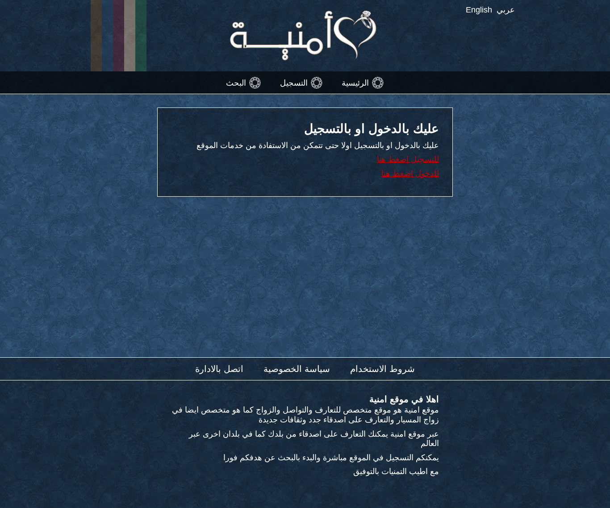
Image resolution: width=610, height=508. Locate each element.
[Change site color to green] (140, 35)
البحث (236, 82)
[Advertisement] (305, 281)
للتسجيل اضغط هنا (408, 159)
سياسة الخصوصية (296, 369)
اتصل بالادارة (219, 369)
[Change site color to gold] (96, 35)
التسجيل (294, 82)
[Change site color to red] (118, 35)
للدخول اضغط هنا (410, 173)
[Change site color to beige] (129, 35)
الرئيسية (355, 82)
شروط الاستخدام (382, 369)
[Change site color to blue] (107, 35)
